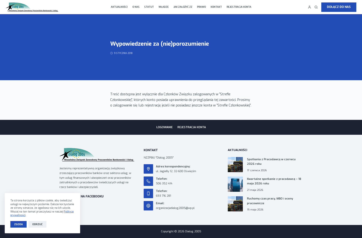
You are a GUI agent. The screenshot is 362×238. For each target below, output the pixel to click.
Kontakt (216, 6)
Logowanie (164, 127)
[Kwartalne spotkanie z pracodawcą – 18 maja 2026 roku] (235, 184)
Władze (164, 6)
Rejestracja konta (239, 6)
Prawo (201, 6)
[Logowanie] (309, 7)
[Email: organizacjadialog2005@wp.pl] (148, 205)
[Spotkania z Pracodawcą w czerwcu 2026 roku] (235, 164)
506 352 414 (164, 183)
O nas (136, 6)
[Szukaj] (316, 7)
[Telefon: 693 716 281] (148, 193)
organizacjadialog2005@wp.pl (175, 208)
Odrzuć (37, 224)
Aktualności (119, 6)
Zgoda (18, 224)
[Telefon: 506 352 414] (148, 181)
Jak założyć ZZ (182, 6)
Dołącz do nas (339, 7)
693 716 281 (163, 196)
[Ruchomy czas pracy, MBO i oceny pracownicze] (235, 203)
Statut (149, 6)
